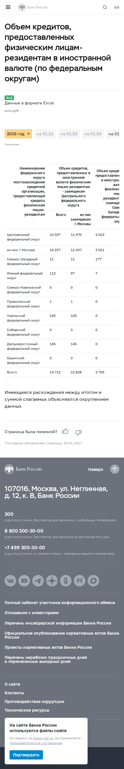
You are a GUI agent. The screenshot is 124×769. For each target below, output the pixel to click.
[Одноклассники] (66, 580)
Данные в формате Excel (29, 102)
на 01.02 (69, 133)
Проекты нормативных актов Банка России (48, 647)
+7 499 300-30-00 (25, 547)
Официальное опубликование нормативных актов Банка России (62, 635)
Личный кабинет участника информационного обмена (60, 602)
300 (9, 514)
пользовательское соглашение (36, 743)
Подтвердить (26, 754)
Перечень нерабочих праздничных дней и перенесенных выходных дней (46, 659)
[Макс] (93, 580)
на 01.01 (45, 133)
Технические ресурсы (27, 710)
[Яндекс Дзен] (52, 580)
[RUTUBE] (79, 580)
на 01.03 (93, 133)
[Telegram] (38, 580)
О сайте (12, 684)
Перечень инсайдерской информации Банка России (58, 623)
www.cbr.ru (43, 738)
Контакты (14, 692)
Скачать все (12, 144)
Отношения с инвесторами (32, 612)
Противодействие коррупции (34, 701)
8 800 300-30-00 (24, 530)
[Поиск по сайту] (108, 7)
